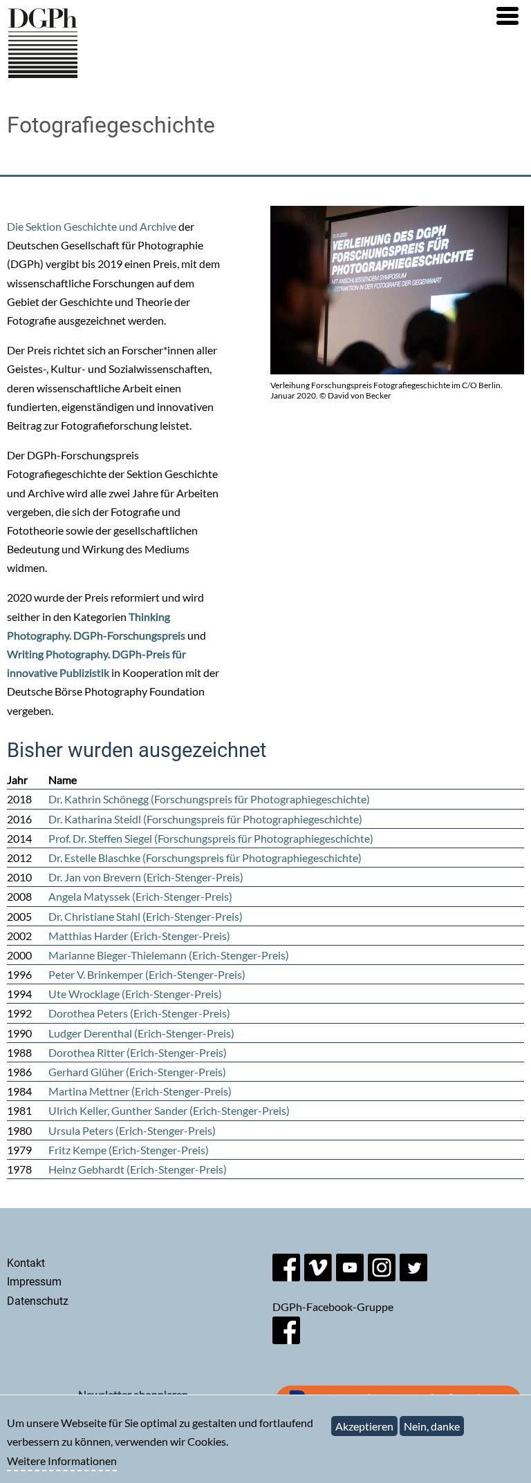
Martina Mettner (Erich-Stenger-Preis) (140, 1091)
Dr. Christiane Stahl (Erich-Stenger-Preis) (145, 916)
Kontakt (26, 1263)
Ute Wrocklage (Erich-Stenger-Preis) (135, 993)
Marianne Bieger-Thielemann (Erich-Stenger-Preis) (168, 954)
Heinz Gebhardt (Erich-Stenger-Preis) (137, 1169)
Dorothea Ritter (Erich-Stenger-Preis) (137, 1052)
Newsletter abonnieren (133, 1394)
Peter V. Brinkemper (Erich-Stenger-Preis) (146, 974)
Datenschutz (37, 1301)
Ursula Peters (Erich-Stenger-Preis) (132, 1130)
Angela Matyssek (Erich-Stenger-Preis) (140, 896)
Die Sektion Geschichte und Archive (91, 226)
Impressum (34, 1281)
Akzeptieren (364, 1426)
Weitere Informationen (62, 1460)
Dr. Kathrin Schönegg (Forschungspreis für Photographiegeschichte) (209, 798)
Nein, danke (432, 1426)
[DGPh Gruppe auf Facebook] (286, 1339)
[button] (507, 16)
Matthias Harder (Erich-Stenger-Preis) (139, 935)
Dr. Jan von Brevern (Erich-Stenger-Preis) (145, 876)
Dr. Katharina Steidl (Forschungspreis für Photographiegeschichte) (205, 818)
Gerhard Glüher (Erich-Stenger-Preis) (137, 1071)
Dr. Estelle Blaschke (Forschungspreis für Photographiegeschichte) (205, 857)
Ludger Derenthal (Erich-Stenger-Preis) (141, 1033)
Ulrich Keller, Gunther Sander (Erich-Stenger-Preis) (169, 1110)
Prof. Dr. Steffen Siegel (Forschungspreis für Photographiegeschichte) (210, 838)
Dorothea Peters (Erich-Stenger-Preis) (139, 1013)
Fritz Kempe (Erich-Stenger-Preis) (128, 1149)
